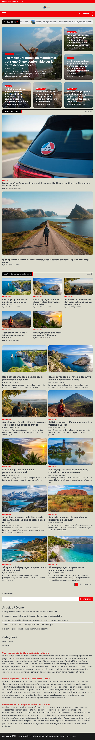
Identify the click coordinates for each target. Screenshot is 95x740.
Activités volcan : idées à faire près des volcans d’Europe (14, 335)
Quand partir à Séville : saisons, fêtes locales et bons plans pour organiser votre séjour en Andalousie (47, 96)
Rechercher (7, 593)
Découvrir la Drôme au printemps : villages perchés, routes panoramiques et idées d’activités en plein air (78, 40)
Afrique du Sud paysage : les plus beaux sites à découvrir (24, 568)
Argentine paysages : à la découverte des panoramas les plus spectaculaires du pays (23, 520)
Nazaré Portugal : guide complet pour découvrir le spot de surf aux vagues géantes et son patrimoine (78, 96)
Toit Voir (88, 274)
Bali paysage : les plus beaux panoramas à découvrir (47, 333)
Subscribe (87, 14)
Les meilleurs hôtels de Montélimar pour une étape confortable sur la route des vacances (30, 61)
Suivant (87, 584)
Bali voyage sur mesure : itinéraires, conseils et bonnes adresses (68, 471)
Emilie (6, 188)
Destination (6, 257)
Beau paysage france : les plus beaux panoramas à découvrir (14, 302)
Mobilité (5, 180)
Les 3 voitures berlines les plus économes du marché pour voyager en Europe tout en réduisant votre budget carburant (78, 67)
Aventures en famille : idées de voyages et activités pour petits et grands (78, 302)
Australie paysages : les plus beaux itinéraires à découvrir (67, 518)
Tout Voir (87, 111)
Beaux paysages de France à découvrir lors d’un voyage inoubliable (51, 22)
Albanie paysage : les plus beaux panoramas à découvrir (66, 568)
